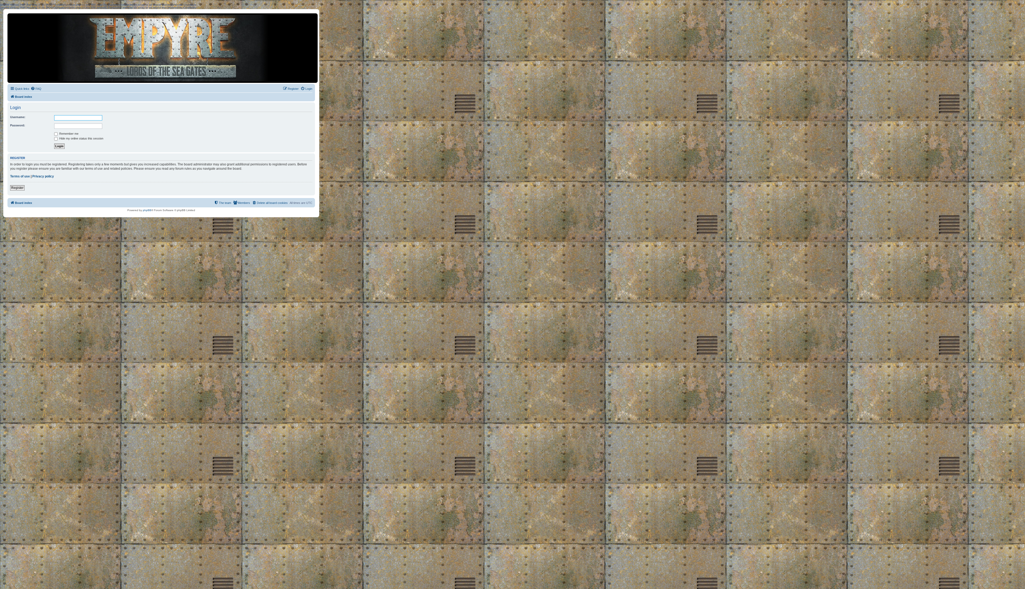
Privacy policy (43, 176)
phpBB (147, 210)
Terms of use (20, 176)
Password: (17, 125)
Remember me (68, 133)
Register (17, 188)
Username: (17, 117)
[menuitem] (36, 89)
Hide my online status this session (80, 138)
